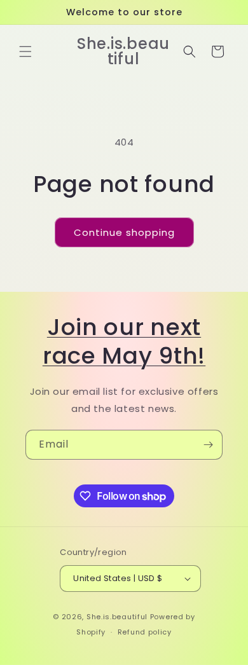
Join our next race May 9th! (124, 341)
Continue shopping (124, 232)
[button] (25, 51)
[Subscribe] (208, 445)
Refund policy (145, 632)
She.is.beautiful (117, 617)
